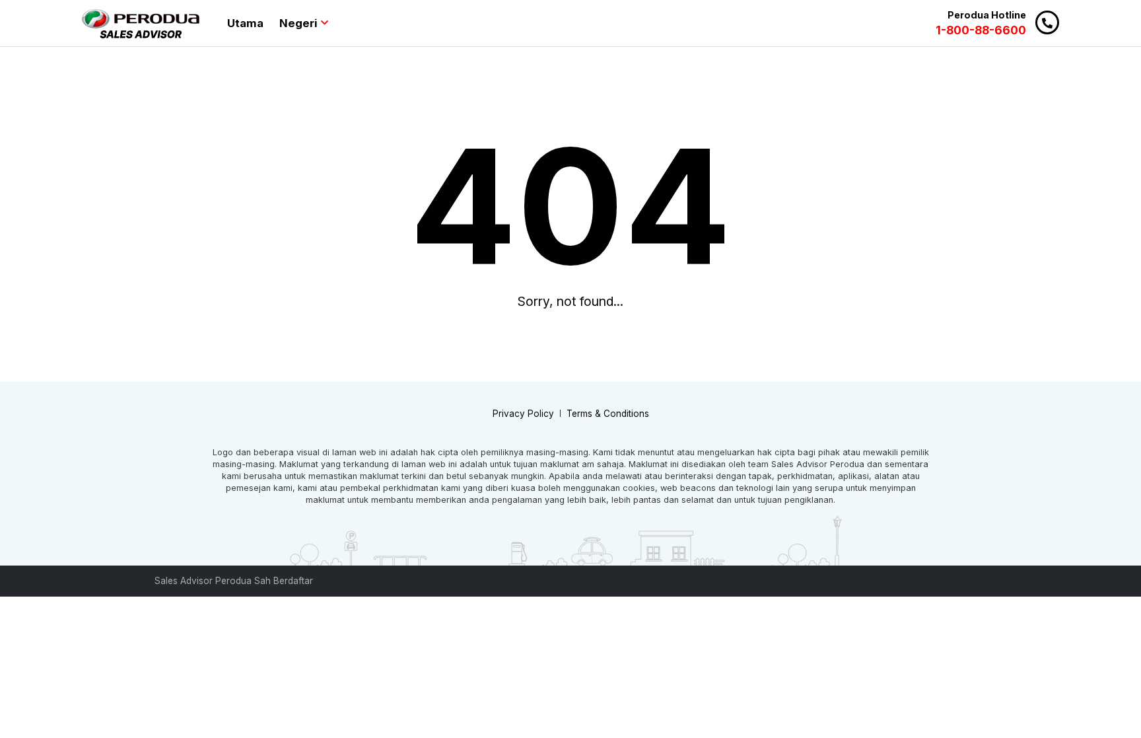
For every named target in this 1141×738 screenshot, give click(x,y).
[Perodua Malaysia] (140, 23)
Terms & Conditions (608, 413)
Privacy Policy (523, 413)
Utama (245, 23)
